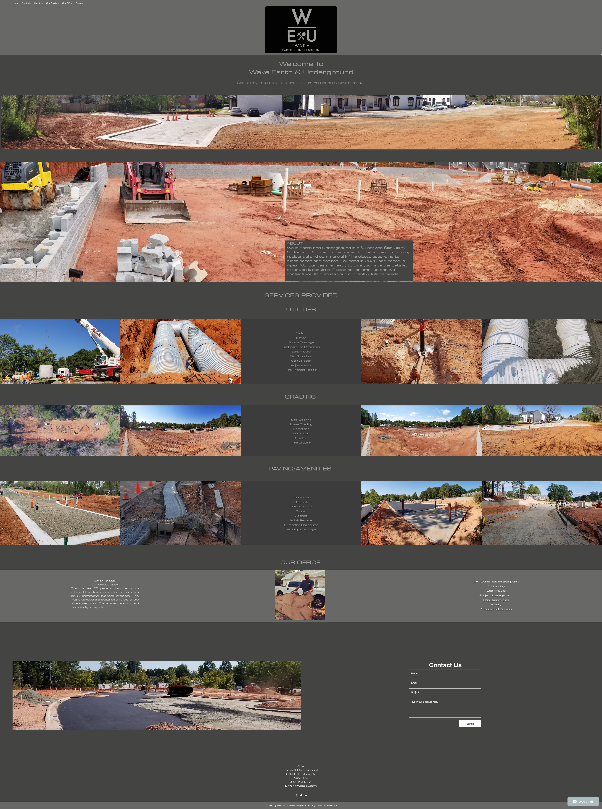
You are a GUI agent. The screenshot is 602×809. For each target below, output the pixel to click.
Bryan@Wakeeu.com (301, 785)
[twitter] (301, 795)
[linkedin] (305, 795)
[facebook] (296, 795)
